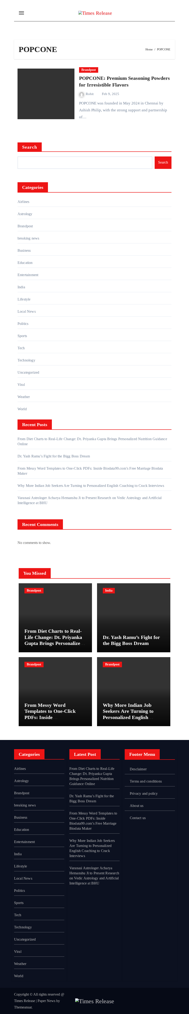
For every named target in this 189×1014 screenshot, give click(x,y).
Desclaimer (138, 769)
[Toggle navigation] (21, 13)
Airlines (24, 202)
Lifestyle (24, 299)
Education (25, 263)
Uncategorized (28, 372)
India (21, 287)
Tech (21, 348)
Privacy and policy (144, 793)
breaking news (28, 238)
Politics (23, 324)
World (22, 409)
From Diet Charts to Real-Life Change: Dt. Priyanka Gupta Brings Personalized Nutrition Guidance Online (53, 640)
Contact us (138, 818)
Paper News (46, 1001)
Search (29, 147)
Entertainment (28, 275)
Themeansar (23, 1007)
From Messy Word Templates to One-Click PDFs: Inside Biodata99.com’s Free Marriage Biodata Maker (52, 717)
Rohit (90, 94)
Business (24, 250)
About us (137, 806)
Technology (26, 360)
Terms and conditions (146, 781)
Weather (24, 397)
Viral (21, 385)
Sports (22, 336)
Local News (27, 311)
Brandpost (88, 70)
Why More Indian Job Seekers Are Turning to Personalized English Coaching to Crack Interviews (91, 486)
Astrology (25, 214)
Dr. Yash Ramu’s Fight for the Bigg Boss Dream (54, 456)
